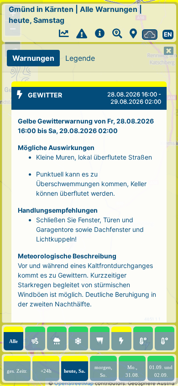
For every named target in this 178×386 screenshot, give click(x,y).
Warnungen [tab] (33, 58)
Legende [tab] (80, 58)
